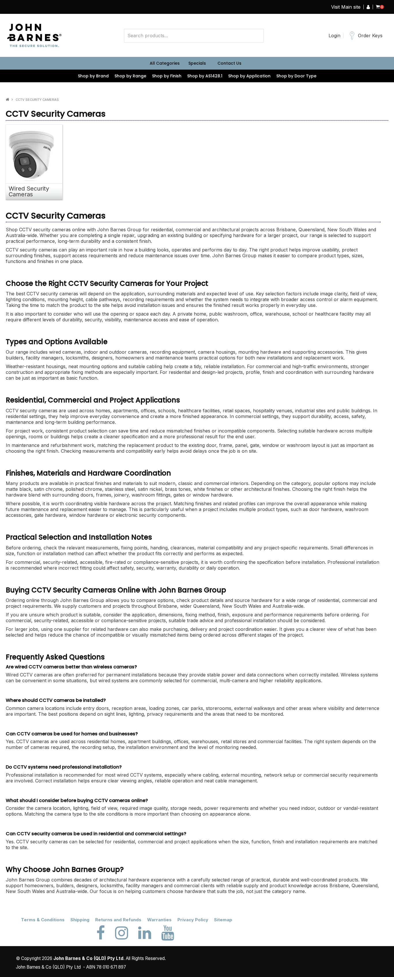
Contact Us (229, 63)
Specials (197, 63)
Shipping (79, 919)
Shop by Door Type (296, 76)
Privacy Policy (192, 919)
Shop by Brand (93, 76)
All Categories (165, 63)
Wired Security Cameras (29, 191)
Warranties (159, 919)
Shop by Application (249, 76)
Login (334, 35)
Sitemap (223, 919)
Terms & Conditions (43, 919)
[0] (378, 7)
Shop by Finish (166, 76)
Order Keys (370, 35)
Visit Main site (346, 7)
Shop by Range (130, 76)
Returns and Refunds (118, 919)
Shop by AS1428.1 (204, 76)
